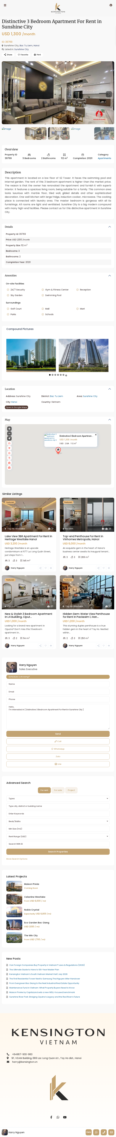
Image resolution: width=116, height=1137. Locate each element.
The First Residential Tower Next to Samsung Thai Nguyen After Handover (44, 978)
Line (59, 764)
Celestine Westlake (34, 896)
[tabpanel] (58, 828)
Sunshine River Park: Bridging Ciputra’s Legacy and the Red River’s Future (44, 996)
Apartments (104, 158)
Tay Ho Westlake (16, 528)
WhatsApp (59, 748)
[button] (64, 456)
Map (7, 419)
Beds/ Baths (15, 821)
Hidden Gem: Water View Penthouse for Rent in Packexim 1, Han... (86, 615)
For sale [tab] (58, 790)
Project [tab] (71, 790)
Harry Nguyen (17, 568)
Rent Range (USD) (17, 836)
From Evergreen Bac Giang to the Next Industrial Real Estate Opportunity (44, 983)
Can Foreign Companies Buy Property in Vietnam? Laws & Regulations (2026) (47, 965)
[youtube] (65, 1117)
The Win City (31, 935)
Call (59, 741)
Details (9, 226)
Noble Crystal (31, 909)
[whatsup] (58, 1117)
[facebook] (51, 1117)
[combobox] (58, 799)
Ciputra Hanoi (14, 606)
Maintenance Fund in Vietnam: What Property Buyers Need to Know (42, 987)
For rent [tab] (44, 790)
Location (10, 388)
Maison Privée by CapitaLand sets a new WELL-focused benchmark (42, 992)
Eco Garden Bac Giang (36, 922)
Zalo (58, 756)
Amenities (11, 275)
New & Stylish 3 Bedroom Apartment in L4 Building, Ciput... (28, 615)
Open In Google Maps (16, 407)
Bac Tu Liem (26, 45)
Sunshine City (21, 49)
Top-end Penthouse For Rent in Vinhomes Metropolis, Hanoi (83, 537)
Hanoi (36, 45)
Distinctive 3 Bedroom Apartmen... (76, 436)
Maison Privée (31, 884)
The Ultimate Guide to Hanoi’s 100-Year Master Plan (34, 969)
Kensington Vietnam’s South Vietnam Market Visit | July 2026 (38, 974)
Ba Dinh (69, 528)
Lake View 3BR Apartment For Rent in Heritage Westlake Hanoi (28, 537)
